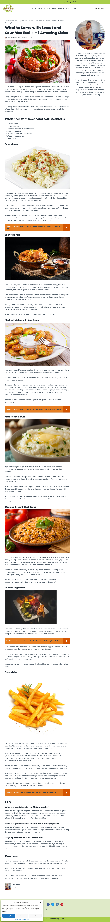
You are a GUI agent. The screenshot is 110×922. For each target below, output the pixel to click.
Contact (75, 8)
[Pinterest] (61, 904)
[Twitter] (52, 904)
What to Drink (64, 8)
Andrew (11, 37)
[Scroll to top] (106, 919)
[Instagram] (57, 904)
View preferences (35, 916)
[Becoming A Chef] (8, 8)
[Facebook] (48, 904)
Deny (22, 916)
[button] (41, 902)
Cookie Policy (18, 919)
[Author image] (6, 38)
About (33, 8)
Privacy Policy (25, 919)
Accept (8, 916)
